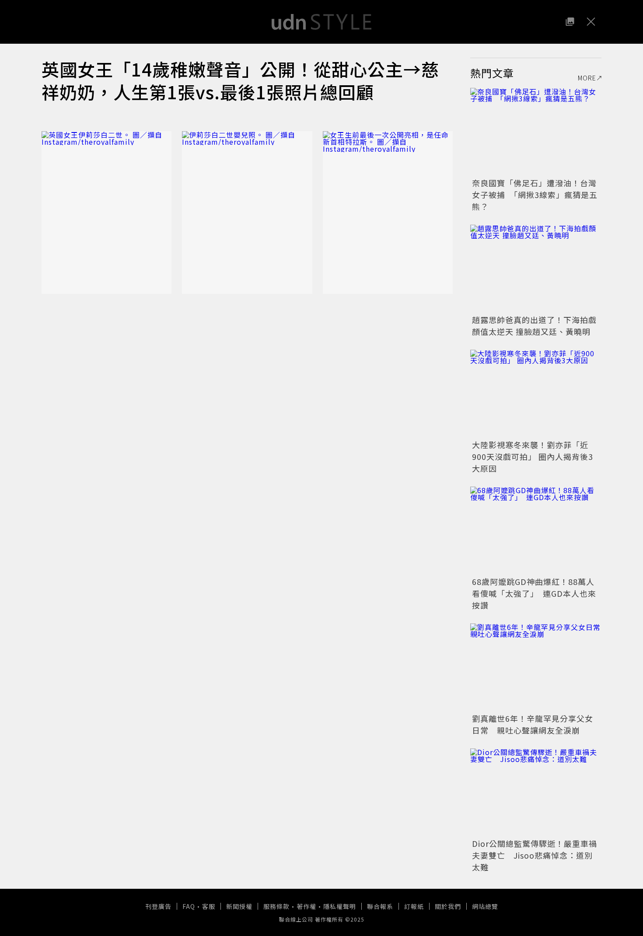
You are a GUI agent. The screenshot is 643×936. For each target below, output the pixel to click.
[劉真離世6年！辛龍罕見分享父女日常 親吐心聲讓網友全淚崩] (535, 667)
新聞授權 (239, 906)
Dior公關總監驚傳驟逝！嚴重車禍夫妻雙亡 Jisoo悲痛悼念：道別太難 (534, 855)
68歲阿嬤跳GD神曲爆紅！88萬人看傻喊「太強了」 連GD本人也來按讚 (534, 593)
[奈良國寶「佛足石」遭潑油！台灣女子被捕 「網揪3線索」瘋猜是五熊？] (535, 131)
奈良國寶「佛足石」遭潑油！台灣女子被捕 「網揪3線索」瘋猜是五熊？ (535, 194)
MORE (587, 78)
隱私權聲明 (339, 906)
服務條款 (276, 906)
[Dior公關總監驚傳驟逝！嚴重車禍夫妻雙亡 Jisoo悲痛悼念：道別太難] (535, 792)
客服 (208, 906)
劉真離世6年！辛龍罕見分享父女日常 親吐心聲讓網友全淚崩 (532, 724)
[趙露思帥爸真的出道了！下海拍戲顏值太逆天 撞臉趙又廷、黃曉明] (535, 268)
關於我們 (448, 906)
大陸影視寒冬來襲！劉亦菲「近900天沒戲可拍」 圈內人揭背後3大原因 (532, 456)
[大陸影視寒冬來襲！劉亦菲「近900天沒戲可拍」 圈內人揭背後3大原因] (535, 393)
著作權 (306, 906)
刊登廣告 (158, 906)
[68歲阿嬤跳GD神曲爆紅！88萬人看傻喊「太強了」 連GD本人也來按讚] (535, 530)
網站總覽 (485, 906)
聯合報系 (380, 906)
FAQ (188, 906)
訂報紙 (414, 906)
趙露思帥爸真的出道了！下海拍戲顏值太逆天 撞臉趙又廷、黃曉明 (534, 325)
